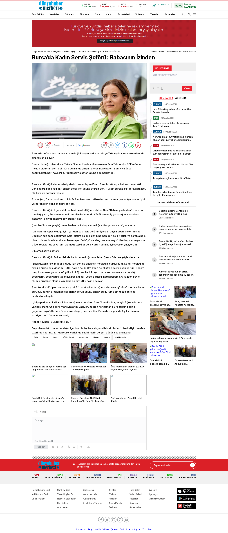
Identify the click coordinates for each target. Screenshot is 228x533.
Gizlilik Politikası (102, 529)
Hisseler (132, 476)
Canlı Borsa (88, 489)
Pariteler (148, 476)
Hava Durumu (93, 476)
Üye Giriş (152, 489)
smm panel (62, 507)
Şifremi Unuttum (156, 498)
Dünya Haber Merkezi (41, 51)
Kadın (109, 14)
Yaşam (107, 337)
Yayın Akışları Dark (66, 494)
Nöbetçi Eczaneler (66, 498)
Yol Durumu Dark (40, 494)
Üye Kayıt (153, 494)
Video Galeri (135, 494)
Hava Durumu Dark (41, 489)
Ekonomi (84, 14)
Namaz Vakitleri (54, 476)
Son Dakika (38, 14)
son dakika (83, 337)
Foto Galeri (124, 14)
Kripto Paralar (187, 476)
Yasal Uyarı (147, 529)
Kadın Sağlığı (69, 51)
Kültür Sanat (68, 337)
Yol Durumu (166, 476)
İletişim (91, 529)
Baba (36, 337)
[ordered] (69, 447)
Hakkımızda (81, 529)
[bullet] (74, 447)
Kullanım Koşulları (133, 529)
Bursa (45, 337)
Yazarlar (154, 14)
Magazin (56, 51)
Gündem (69, 14)
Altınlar (112, 489)
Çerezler (114, 529)
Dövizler (113, 494)
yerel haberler (120, 337)
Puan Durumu (114, 476)
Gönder (41, 446)
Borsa (35, 476)
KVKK (121, 529)
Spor (97, 14)
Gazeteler (170, 14)
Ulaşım (96, 337)
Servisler (54, 14)
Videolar (140, 14)
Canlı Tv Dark (63, 489)
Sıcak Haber (136, 507)
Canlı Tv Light (38, 498)
